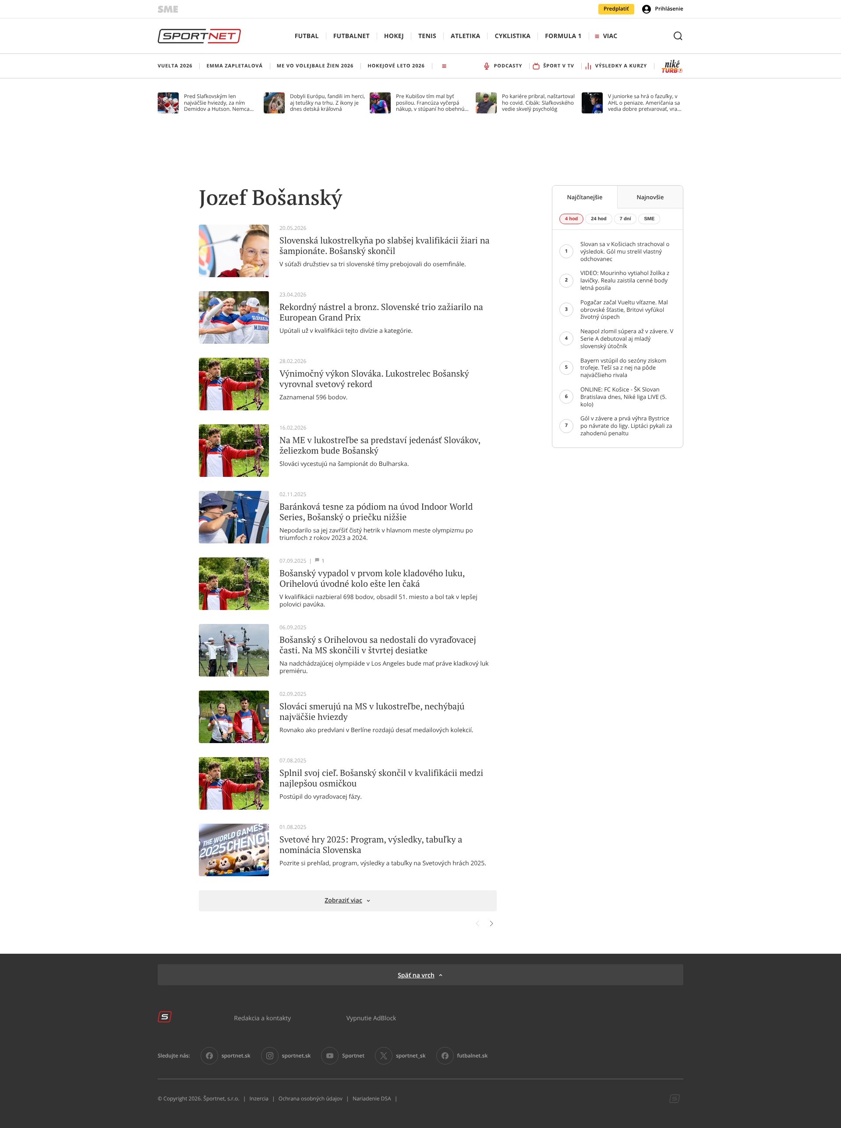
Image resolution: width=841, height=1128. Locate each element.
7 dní (625, 219)
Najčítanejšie (585, 197)
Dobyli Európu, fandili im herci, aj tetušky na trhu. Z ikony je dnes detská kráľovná (327, 102)
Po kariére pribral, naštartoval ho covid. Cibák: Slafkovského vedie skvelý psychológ (538, 102)
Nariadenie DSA (372, 1098)
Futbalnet (351, 36)
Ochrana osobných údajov (311, 1098)
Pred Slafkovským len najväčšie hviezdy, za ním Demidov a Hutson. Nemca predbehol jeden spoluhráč (217, 102)
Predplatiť (616, 8)
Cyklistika (512, 36)
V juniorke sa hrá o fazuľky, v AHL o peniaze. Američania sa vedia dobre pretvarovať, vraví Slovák (644, 102)
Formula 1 (563, 36)
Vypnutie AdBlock (371, 1018)
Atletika (465, 36)
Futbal (307, 36)
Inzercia (258, 1098)
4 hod (571, 219)
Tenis (427, 36)
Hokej (394, 36)
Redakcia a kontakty (262, 1018)
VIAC (610, 36)
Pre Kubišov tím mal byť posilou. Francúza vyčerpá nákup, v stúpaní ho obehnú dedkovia (430, 102)
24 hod (598, 219)
